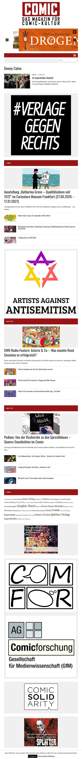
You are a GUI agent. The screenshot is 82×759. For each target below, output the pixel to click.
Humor (51, 506)
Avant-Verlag (28, 498)
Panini (49, 510)
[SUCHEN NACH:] (67, 60)
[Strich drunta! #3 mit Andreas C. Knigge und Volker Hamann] (10, 385)
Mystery (25, 510)
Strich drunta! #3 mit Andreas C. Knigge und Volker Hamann (36, 380)
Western (27, 519)
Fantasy (59, 502)
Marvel (20, 510)
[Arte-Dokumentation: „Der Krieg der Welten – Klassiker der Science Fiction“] (10, 460)
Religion (68, 510)
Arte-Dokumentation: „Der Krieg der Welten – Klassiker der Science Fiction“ (41, 456)
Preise (61, 510)
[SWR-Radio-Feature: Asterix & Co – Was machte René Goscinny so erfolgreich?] (41, 346)
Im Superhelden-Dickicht (42, 78)
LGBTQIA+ (70, 506)
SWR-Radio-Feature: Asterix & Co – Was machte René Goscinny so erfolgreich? (39, 353)
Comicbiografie (66, 499)
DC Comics (27, 502)
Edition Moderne (44, 502)
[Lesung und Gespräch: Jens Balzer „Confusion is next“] (10, 471)
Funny (71, 502)
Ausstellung (17, 499)
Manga (14, 510)
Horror (44, 506)
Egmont (53, 502)
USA (23, 519)
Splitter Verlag (60, 514)
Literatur (8, 510)
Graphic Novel (26, 506)
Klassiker (59, 506)
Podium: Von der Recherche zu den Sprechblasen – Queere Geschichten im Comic (37, 439)
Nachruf (30, 510)
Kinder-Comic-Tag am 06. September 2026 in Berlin (34, 215)
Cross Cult (20, 502)
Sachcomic (19, 515)
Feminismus (66, 502)
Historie (38, 506)
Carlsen (45, 498)
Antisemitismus (8, 499)
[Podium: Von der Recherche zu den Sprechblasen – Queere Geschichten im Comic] (41, 433)
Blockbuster (38, 499)
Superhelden (10, 518)
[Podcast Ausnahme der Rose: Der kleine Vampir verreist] (10, 374)
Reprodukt (9, 514)
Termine (8, 163)
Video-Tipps (9, 408)
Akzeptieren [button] (32, 756)
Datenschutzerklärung (46, 756)
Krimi (66, 506)
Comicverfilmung (10, 502)
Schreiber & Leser (28, 515)
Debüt (31, 502)
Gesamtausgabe (10, 506)
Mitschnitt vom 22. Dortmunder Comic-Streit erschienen (35, 478)
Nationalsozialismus (38, 510)
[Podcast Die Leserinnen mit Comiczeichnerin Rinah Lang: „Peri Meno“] (10, 396)
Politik (56, 510)
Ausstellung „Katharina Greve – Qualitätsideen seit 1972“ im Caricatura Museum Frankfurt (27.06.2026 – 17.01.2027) (39, 196)
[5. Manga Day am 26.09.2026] (10, 242)
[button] (41, 40)
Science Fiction (42, 514)
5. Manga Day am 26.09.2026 (27, 237)
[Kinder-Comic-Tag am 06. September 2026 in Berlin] (10, 220)
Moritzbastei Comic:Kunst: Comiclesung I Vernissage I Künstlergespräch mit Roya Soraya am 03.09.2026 (46, 227)
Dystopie (35, 502)
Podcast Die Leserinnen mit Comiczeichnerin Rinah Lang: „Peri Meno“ (39, 391)
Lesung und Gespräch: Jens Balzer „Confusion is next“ (34, 467)
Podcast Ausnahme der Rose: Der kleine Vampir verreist (35, 369)
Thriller (19, 519)
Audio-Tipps (9, 321)
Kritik (34, 74)
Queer (64, 510)
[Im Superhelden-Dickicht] (17, 87)
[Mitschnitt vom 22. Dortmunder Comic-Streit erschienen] (10, 483)
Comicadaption (54, 499)
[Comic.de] (41, 13)
